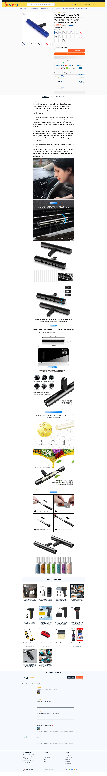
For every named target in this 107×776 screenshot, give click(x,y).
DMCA (45, 761)
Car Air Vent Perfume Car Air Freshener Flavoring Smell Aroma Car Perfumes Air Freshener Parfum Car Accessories (55, 707)
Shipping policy (68, 759)
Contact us (46, 755)
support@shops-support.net (28, 760)
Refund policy (68, 763)
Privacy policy (68, 755)
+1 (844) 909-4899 (27, 758)
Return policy (67, 761)
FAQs (45, 759)
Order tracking (47, 757)
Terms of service (68, 757)
